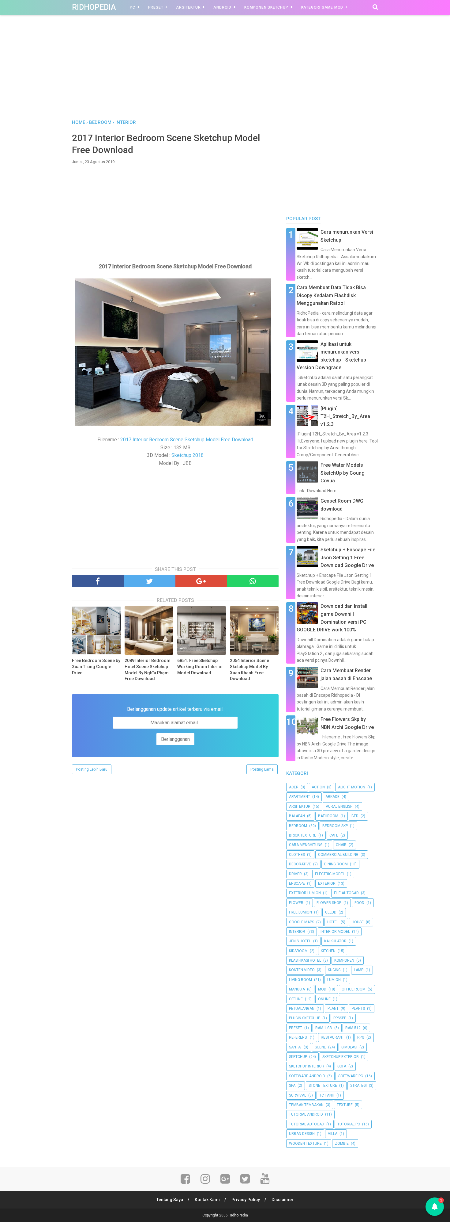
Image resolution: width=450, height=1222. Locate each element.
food (359, 903)
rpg (360, 1037)
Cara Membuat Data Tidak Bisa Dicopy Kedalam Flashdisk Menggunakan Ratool (331, 295)
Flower (296, 903)
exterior (327, 883)
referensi (298, 1037)
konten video (302, 970)
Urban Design (302, 1134)
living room (300, 980)
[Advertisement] (225, 73)
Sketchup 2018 (187, 455)
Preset (155, 7)
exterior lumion (305, 893)
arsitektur (299, 806)
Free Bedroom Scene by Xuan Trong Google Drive (96, 666)
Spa (292, 1085)
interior (297, 931)
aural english (339, 806)
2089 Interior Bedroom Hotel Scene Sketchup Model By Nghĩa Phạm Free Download (148, 669)
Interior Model (335, 931)
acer (293, 787)
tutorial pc (348, 1124)
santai (295, 1047)
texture (345, 1105)
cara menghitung (306, 845)
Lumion (334, 980)
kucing (334, 970)
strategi (358, 1085)
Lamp (358, 970)
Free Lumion (300, 912)
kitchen (328, 951)
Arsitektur (188, 7)
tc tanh (326, 1095)
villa (332, 1134)
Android (222, 7)
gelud (330, 912)
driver (295, 874)
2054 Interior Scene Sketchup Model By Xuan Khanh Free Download (249, 669)
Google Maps (301, 922)
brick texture (302, 835)
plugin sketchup (304, 1018)
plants (358, 1008)
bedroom (298, 826)
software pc (350, 1076)
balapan (297, 816)
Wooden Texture (305, 1143)
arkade (332, 797)
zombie (342, 1143)
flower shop (329, 903)
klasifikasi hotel (305, 960)
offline (296, 999)
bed (354, 816)
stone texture (323, 1085)
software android (307, 1076)
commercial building (338, 854)
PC (132, 7)
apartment (299, 797)
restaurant (332, 1037)
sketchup (298, 1057)
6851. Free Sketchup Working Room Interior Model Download (200, 666)
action (318, 787)
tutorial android (306, 1114)
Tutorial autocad (306, 1124)
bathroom (328, 816)
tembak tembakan (306, 1105)
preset (295, 1028)
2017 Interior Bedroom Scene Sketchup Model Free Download (186, 439)
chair (341, 845)
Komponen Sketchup (266, 7)
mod (322, 989)
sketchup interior (306, 1066)
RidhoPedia (94, 7)
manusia (297, 989)
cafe (333, 835)
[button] (435, 1206)
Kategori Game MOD (322, 7)
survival (297, 1095)
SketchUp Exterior (340, 1057)
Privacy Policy (245, 1199)
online (324, 999)
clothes (297, 854)
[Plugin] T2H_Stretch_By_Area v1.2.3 (345, 416)
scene (320, 1047)
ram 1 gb (323, 1028)
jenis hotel (300, 941)
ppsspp (339, 1018)
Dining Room (336, 864)
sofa (341, 1066)
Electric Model (330, 874)
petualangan (301, 1008)
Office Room (354, 989)
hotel (333, 922)
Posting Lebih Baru (91, 769)
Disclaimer (283, 1199)
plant (333, 1008)
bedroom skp (335, 826)
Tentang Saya (169, 1199)
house (358, 922)
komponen (344, 960)
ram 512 (353, 1028)
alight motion (351, 787)
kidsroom (298, 951)
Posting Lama (262, 769)
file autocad (346, 893)
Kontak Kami (207, 1199)
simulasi (349, 1047)
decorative (300, 864)
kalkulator (335, 941)
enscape (297, 883)
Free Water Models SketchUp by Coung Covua (343, 473)
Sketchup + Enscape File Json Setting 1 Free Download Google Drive (348, 557)
